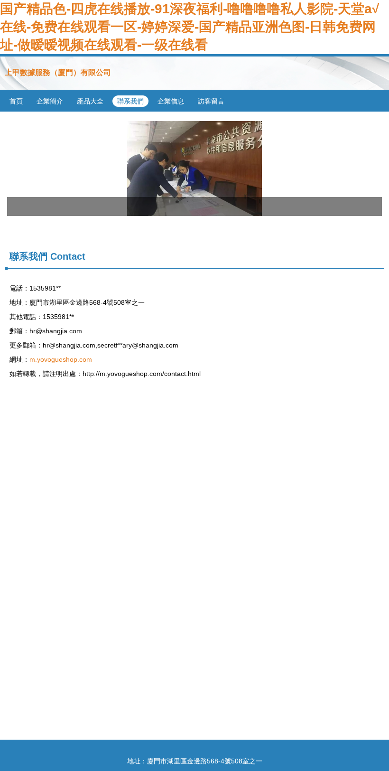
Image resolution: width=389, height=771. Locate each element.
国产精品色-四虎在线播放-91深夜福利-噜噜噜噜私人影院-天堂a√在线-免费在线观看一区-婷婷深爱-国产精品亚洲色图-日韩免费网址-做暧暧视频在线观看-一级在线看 (189, 26)
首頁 (16, 101)
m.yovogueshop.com (60, 359)
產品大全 (90, 101)
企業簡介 (50, 101)
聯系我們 (130, 101)
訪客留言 (211, 101)
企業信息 (170, 101)
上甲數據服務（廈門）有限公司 (58, 72)
